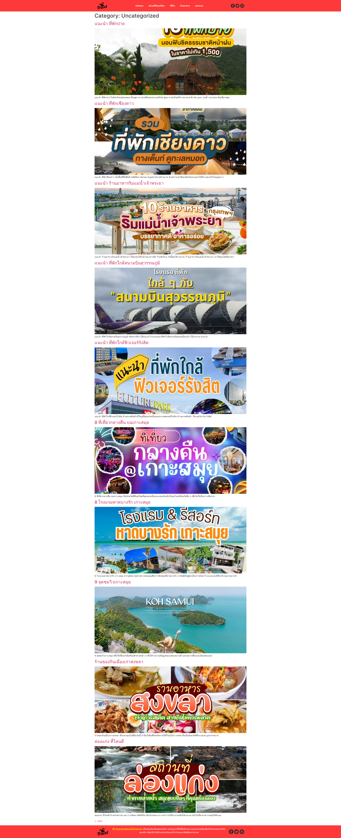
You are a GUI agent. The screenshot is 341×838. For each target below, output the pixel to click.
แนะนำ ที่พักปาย (110, 23)
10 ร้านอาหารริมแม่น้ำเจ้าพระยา (127, 829)
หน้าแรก (139, 5)
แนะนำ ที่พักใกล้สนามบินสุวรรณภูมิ (127, 262)
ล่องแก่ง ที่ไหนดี (109, 741)
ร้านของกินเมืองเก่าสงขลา (119, 661)
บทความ (199, 5)
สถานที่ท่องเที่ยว (157, 5)
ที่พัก (172, 5)
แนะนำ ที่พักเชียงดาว (114, 103)
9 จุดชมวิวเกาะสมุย (113, 582)
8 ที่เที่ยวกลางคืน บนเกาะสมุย (122, 422)
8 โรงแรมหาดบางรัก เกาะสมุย (123, 502)
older (98, 821)
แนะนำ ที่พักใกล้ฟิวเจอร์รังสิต (122, 342)
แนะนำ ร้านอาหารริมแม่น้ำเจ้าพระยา (129, 183)
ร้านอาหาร (185, 5)
